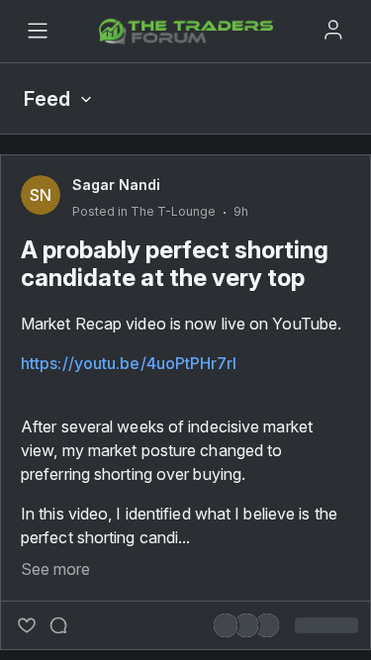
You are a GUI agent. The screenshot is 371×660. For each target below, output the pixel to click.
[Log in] (333, 30)
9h (240, 211)
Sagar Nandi (116, 184)
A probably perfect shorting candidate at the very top (174, 264)
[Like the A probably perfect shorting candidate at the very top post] (27, 625)
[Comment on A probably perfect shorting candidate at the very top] (58, 625)
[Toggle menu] (37, 31)
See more (55, 569)
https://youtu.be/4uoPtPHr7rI (128, 363)
